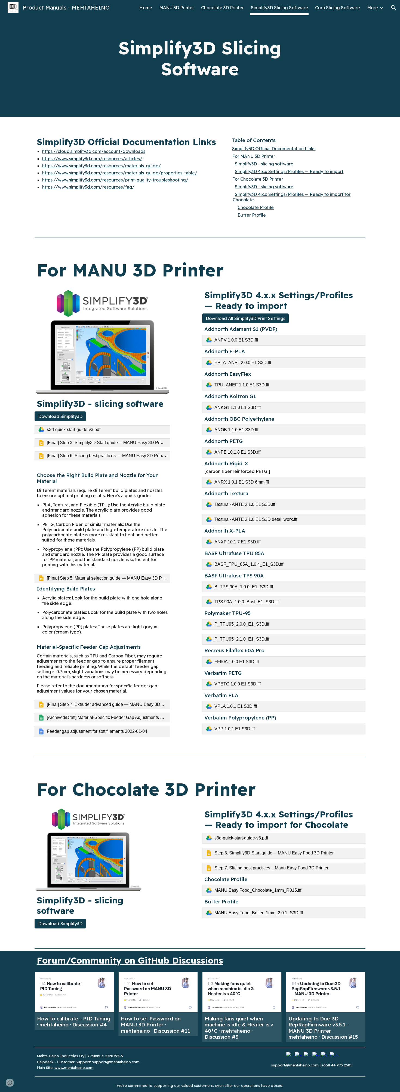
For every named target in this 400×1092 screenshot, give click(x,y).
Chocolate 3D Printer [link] (222, 7)
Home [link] (145, 7)
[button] (393, 7)
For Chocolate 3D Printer (257, 179)
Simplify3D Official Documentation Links (273, 148)
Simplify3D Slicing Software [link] (279, 7)
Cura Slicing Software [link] (337, 7)
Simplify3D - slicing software (264, 164)
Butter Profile (252, 215)
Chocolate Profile (256, 207)
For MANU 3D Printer (253, 156)
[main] (200, 58)
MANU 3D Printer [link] (176, 7)
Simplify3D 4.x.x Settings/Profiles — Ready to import (289, 171)
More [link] (372, 7)
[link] (102, 429)
